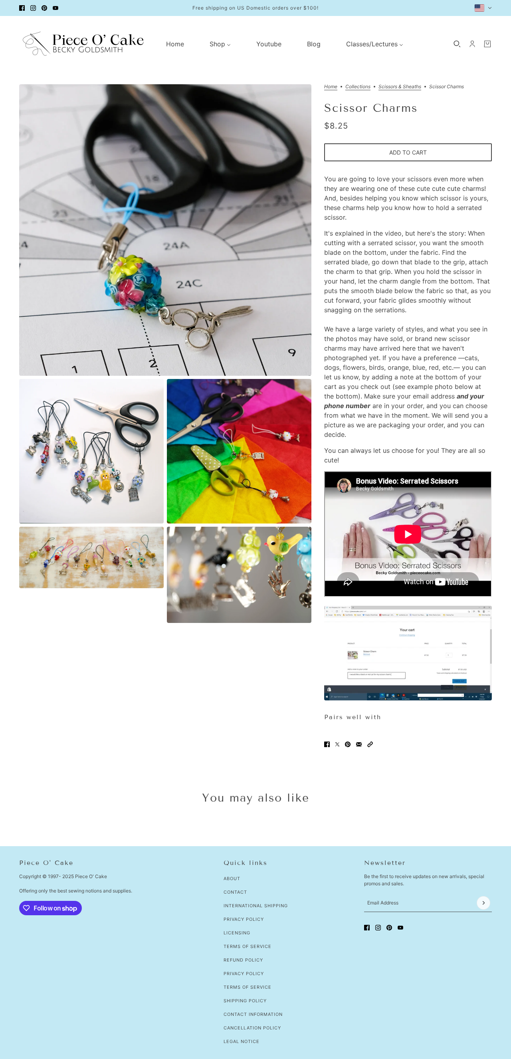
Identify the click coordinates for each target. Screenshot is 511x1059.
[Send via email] (359, 744)
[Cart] (487, 44)
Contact (235, 892)
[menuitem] (175, 44)
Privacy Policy (244, 919)
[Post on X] (337, 744)
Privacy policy (244, 973)
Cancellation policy (252, 1028)
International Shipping (256, 905)
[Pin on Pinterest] (347, 744)
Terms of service (247, 987)
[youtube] (55, 8)
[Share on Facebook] (327, 744)
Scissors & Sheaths (399, 86)
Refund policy (243, 960)
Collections (357, 86)
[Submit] (483, 903)
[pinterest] (44, 8)
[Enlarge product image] (165, 230)
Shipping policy (245, 1000)
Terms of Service (247, 946)
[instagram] (33, 8)
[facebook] (22, 8)
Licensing (237, 933)
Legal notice (241, 1041)
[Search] (457, 44)
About (232, 878)
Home (330, 86)
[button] (370, 744)
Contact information (253, 1014)
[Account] (472, 44)
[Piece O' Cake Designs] (83, 44)
